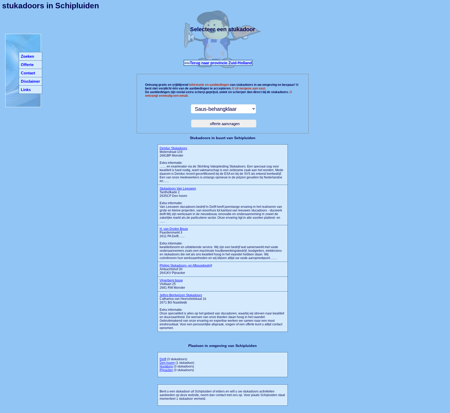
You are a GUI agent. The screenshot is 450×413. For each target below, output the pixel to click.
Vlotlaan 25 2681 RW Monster (172, 284)
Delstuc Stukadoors (173, 148)
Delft (163, 359)
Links (26, 89)
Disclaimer (30, 81)
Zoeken (27, 56)
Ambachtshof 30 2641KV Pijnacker (186, 269)
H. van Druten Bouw (174, 229)
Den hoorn (167, 363)
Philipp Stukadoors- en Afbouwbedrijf (186, 265)
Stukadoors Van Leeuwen (178, 188)
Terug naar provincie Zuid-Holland (221, 63)
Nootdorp (166, 366)
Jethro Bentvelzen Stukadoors (181, 295)
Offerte (27, 64)
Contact (28, 73)
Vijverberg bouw (171, 280)
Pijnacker (166, 370)
